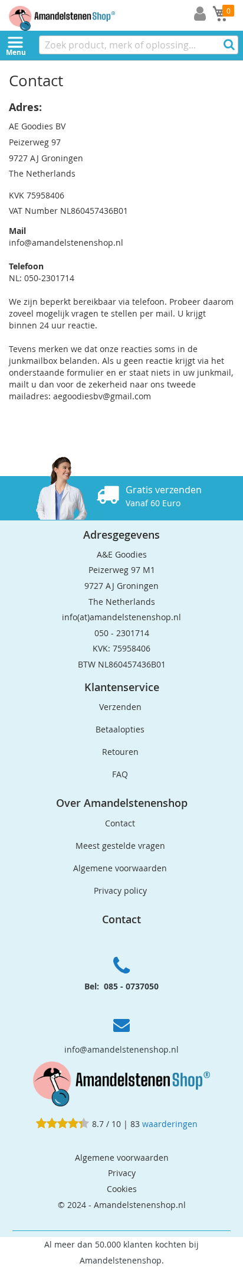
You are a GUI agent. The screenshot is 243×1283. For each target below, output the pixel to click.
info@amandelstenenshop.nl (121, 1049)
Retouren (120, 751)
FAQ (120, 774)
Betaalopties (120, 729)
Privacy (122, 1172)
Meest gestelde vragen (120, 845)
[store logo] (71, 15)
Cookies (122, 1188)
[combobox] (138, 44)
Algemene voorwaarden (120, 868)
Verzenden (120, 706)
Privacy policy (120, 890)
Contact (120, 823)
